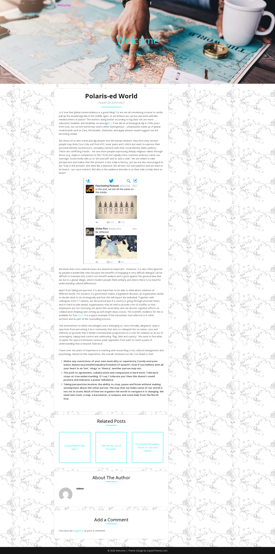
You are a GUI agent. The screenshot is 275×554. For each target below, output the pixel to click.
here (80, 315)
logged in (78, 530)
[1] (110, 123)
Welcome (64, 5)
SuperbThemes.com (157, 550)
